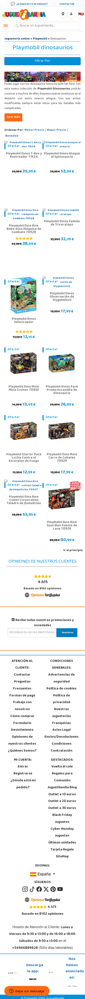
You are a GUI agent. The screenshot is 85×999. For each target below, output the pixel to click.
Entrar (23, 766)
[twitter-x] (46, 889)
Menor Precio (34, 130)
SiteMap (62, 856)
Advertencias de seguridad (61, 678)
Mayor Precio (56, 130)
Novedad (11, 136)
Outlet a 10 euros (62, 794)
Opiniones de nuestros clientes (22, 740)
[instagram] (25, 889)
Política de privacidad (61, 699)
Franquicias (61, 723)
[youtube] (60, 889)
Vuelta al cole (62, 766)
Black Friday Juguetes (62, 819)
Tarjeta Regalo (62, 849)
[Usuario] (71, 14)
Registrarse (23, 773)
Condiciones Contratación (61, 747)
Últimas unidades (62, 842)
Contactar (22, 674)
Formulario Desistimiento (22, 727)
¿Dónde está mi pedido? (23, 784)
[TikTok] (32, 889)
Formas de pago (22, 695)
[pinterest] (53, 889)
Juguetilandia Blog (62, 787)
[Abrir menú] (5, 25)
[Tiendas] (62, 14)
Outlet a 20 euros (62, 801)
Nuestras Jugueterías (61, 713)
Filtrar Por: (43, 61)
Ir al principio (73, 550)
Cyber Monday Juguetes (62, 833)
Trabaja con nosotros (22, 706)
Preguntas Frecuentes (22, 685)
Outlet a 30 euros (62, 808)
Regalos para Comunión (62, 777)
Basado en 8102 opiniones (42, 585)
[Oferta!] (23, 295)
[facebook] (39, 889)
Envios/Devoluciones (61, 737)
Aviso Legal (62, 730)
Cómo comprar (22, 716)
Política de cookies (61, 688)
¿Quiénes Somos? (22, 750)
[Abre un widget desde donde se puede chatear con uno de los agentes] (26, 991)
